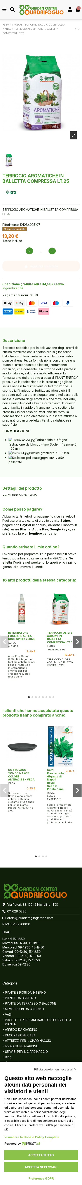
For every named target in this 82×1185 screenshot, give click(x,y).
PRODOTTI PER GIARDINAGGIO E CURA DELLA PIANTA (38, 1022)
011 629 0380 (16, 911)
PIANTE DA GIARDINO (20, 998)
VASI (8, 1014)
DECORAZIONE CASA (20, 1035)
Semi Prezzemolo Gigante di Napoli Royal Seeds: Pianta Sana (55, 779)
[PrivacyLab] (30, 1143)
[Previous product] (76, 29)
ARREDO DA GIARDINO (21, 1029)
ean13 (6, 495)
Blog (8, 1057)
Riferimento (10, 224)
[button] (29, 697)
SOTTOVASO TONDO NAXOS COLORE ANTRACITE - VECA (21, 774)
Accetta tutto (41, 1155)
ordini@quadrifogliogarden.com (30, 918)
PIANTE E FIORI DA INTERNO (25, 992)
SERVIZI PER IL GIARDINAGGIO (26, 1051)
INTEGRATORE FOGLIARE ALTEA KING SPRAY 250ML (21, 636)
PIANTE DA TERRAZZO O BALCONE (30, 1003)
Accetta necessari (41, 1167)
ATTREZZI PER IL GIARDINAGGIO (28, 1041)
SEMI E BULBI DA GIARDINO (24, 1009)
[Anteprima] (21, 628)
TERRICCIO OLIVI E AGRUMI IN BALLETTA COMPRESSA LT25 (60, 637)
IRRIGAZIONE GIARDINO (21, 1046)
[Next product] (79, 29)
